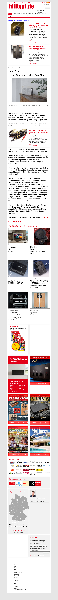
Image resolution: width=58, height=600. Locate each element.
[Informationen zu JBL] (12, 470)
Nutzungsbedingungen (20, 590)
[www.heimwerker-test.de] (26, 487)
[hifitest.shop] (38, 487)
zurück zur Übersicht (17, 221)
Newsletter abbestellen (38, 555)
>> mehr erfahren (14, 352)
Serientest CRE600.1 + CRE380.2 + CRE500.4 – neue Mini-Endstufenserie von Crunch (39, 283)
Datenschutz (17, 585)
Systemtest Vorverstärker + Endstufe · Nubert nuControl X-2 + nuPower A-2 (15, 315)
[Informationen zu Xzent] (39, 473)
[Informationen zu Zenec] (46, 473)
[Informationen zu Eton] (19, 466)
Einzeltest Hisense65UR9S (12, 249)
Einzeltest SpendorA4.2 (34, 313)
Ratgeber (11, 16)
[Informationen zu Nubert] (39, 470)
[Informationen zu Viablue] (32, 473)
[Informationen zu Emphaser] (46, 462)
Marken (30, 14)
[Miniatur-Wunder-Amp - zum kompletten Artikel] (18, 33)
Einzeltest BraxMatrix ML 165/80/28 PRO (38, 250)
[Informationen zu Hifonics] (46, 466)
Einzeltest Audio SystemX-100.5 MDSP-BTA (16, 281)
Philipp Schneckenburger (40, 498)
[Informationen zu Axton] (26, 462)
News (10, 14)
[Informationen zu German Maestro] (26, 466)
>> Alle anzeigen (33, 42)
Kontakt (16, 588)
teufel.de (44, 217)
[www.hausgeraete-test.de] (19, 487)
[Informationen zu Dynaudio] (39, 462)
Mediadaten (17, 582)
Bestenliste (24, 14)
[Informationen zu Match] (19, 470)
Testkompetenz (18, 568)
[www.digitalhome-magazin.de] (12, 487)
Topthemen (17, 577)
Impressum (17, 580)
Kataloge (16, 574)
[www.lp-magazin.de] (32, 487)
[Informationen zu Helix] (39, 466)
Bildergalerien (18, 572)
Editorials (16, 579)
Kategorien (37, 14)
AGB (15, 583)
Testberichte (16, 14)
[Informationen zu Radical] (12, 473)
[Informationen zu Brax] (32, 462)
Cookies (16, 586)
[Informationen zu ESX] (12, 466)
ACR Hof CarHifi (18, 532)
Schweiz (13, 523)
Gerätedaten (17, 571)
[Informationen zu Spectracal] (19, 473)
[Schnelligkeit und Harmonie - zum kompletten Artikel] (18, 138)
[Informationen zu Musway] (32, 470)
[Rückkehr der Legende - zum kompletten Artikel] (18, 55)
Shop (16, 16)
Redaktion (17, 569)
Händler (43, 14)
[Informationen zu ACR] (12, 462)
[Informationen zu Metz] (26, 470)
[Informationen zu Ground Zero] (32, 466)
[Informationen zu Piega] (46, 470)
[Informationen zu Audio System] (19, 462)
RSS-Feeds (17, 576)
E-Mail (36, 499)
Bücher (16, 566)
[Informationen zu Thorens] (26, 473)
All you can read (23, 16)
